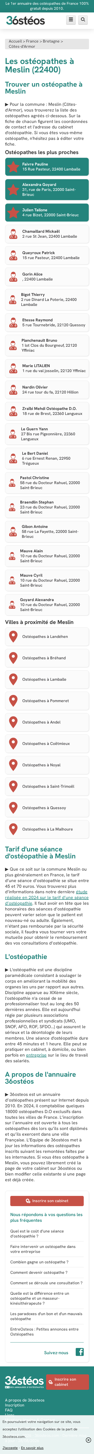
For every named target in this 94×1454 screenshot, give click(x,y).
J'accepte (10, 1448)
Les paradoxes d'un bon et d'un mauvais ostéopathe (46, 1316)
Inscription (14, 1405)
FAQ (9, 1410)
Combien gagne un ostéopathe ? (39, 1262)
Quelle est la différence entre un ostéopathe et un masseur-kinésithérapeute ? (39, 1298)
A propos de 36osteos (25, 1400)
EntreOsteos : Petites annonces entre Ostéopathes (44, 1332)
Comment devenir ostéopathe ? (38, 1272)
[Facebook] (80, 1352)
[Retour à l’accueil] (25, 20)
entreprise (36, 1055)
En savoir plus (32, 1448)
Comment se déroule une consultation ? (46, 1283)
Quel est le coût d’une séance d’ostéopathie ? (37, 1234)
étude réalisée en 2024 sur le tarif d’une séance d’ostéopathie (47, 897)
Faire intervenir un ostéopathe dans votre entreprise (43, 1249)
